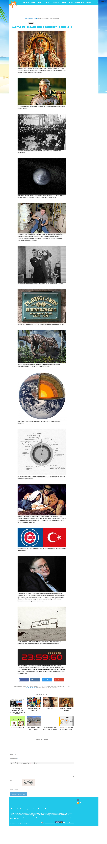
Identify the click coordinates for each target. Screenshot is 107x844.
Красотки (47, 2)
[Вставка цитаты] (35, 763)
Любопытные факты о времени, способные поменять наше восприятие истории (17, 711)
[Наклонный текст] (13, 763)
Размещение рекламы (26, 809)
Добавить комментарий (18, 794)
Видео (33, 2)
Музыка (40, 2)
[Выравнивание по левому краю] (19, 763)
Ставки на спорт (79, 2)
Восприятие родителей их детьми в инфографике (66, 728)
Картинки (26, 2)
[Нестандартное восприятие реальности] (34, 702)
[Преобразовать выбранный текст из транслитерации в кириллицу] (37, 763)
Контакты (40, 809)
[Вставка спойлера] (38, 763)
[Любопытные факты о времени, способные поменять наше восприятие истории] (17, 702)
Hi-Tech (71, 2)
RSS (80, 803)
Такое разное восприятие (17, 727)
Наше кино (50, 709)
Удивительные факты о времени (66, 709)
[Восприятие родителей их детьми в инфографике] (66, 721)
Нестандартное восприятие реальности (34, 709)
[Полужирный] (11, 763)
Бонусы (64, 2)
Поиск (35, 809)
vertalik (48, 23)
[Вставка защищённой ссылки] (29, 763)
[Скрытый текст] (33, 763)
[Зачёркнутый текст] (17, 763)
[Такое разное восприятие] (17, 721)
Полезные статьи (49, 809)
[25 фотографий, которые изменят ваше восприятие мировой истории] (50, 721)
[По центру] (21, 763)
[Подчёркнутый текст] (15, 763)
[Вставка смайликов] (25, 763)
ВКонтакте (82, 800)
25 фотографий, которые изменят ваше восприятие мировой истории (50, 729)
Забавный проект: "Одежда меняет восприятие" (34, 728)
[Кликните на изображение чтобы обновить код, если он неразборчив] (28, 785)
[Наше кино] (50, 702)
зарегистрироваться (31, 687)
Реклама (88, 2)
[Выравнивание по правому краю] (23, 763)
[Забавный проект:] (34, 721)
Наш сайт (12, 813)
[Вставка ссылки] (27, 763)
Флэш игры (56, 2)
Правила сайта (15, 809)
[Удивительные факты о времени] (66, 702)
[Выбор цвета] (31, 763)
